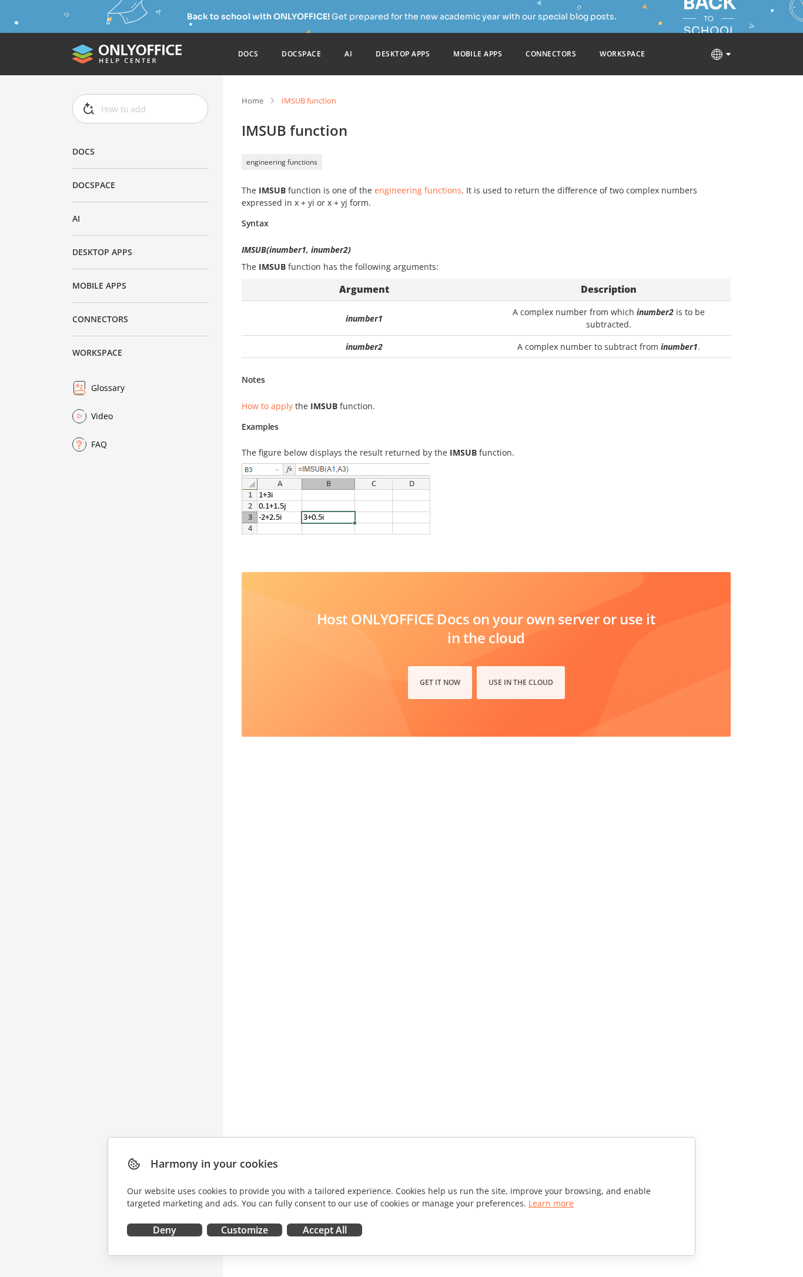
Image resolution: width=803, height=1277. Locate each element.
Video (102, 416)
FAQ (99, 444)
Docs (83, 151)
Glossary (108, 387)
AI (76, 218)
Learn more (551, 1203)
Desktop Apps (102, 252)
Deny (164, 1229)
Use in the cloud (521, 682)
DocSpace (93, 184)
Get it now (440, 682)
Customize (244, 1229)
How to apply (267, 406)
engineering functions (281, 162)
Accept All (325, 1229)
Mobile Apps (99, 285)
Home (252, 100)
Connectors (100, 319)
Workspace (97, 352)
